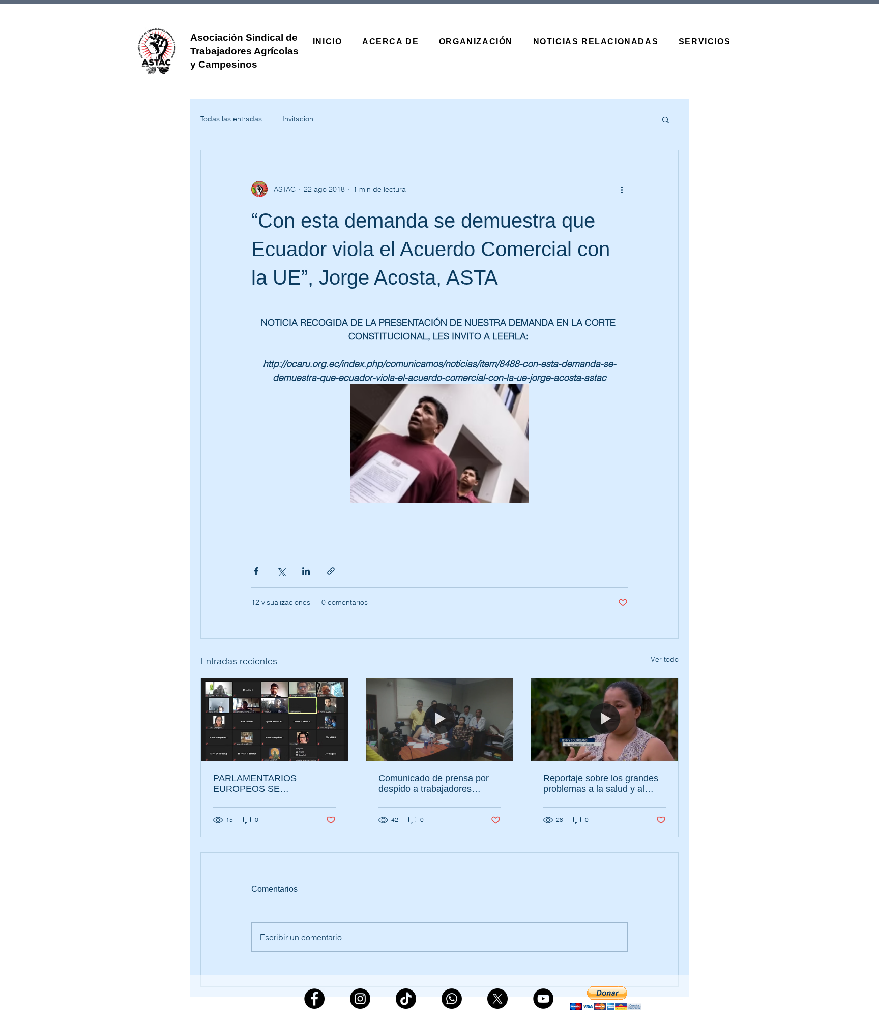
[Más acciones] (622, 189)
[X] (497, 998)
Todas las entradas (231, 118)
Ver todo (665, 659)
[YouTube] (543, 998)
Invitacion (297, 118)
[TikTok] (406, 998)
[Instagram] (360, 998)
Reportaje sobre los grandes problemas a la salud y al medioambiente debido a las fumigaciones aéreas (600, 783)
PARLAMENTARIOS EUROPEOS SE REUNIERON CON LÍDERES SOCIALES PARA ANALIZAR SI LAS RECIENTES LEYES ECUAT (273, 783)
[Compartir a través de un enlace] (331, 571)
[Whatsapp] (452, 998)
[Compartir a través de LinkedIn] (306, 571)
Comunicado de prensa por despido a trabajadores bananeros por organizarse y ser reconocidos (436, 783)
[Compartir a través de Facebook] (256, 571)
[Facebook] (314, 998)
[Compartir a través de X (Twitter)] (281, 571)
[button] (665, 119)
